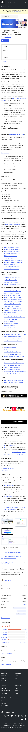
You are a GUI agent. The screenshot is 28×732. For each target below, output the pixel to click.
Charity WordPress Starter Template (13, 382)
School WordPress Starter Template (13, 327)
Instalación (6, 54)
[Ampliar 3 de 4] (11, 530)
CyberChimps (7, 37)
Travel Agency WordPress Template (13, 310)
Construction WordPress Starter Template (15, 334)
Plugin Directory (5, 6)
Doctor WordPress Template (11, 306)
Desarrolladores (5, 690)
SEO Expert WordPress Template (12, 253)
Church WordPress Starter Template (13, 380)
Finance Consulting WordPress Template (14, 317)
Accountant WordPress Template (12, 291)
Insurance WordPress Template (12, 266)
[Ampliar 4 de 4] (24, 537)
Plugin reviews (5, 153)
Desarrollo (5, 57)
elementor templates (21, 610)
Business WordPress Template (12, 249)
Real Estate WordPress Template (12, 336)
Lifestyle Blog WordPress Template (13, 354)
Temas (16, 675)
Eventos (17, 688)
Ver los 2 (25, 604)
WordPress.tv (5, 693)
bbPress (4, 703)
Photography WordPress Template (13, 299)
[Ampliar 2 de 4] (24, 520)
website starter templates (16, 134)
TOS (5, 445)
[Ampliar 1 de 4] (11, 520)
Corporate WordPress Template (12, 251)
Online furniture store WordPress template (15, 371)
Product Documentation (7, 468)
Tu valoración (5, 642)
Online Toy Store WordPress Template (14, 373)
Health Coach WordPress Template (13, 277)
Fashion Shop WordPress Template (13, 365)
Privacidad (4, 681)
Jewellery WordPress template (12, 367)
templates (24, 613)
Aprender (3, 685)
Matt (3, 700)
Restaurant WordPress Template (12, 297)
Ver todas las (23, 642)
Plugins (16, 678)
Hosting (3, 678)
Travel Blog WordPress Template (12, 352)
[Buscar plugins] (16, 16)
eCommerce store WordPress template (14, 363)
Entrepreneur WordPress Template (13, 260)
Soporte (5, 61)
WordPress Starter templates (13, 224)
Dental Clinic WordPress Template (12, 308)
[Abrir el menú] (25, 2)
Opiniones (5, 50)
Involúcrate (18, 685)
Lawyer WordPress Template (11, 293)
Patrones (17, 681)
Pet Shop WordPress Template (12, 369)
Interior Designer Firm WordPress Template (15, 338)
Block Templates (16, 607)
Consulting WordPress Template (12, 295)
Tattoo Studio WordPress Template (13, 301)
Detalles (5, 46)
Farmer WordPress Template (11, 269)
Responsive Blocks (9, 485)
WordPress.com (6, 698)
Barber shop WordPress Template (12, 304)
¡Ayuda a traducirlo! (16, 11)
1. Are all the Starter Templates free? (11, 552)
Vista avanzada (5, 618)
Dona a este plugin (6, 664)
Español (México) (9, 712)
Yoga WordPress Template (11, 282)
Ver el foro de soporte (7, 653)
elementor (24, 607)
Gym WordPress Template (10, 280)
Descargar (5, 40)
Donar (17, 690)
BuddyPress (5, 705)
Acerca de (4, 673)
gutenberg (18, 613)
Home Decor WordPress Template (13, 341)
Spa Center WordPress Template (12, 284)
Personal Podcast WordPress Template (14, 356)
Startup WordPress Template (11, 247)
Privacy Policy (12, 445)
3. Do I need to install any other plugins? (7, 562)
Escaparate (18, 673)
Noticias (3, 675)
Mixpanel (6, 447)
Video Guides (4, 470)
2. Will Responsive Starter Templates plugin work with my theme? (11, 557)
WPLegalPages (8, 496)
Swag (17, 693)
